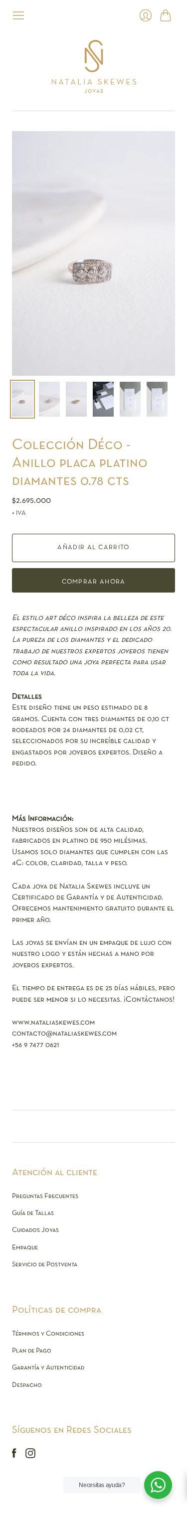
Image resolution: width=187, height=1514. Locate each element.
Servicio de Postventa (44, 1264)
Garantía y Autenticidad (48, 1367)
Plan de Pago (31, 1351)
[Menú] (18, 15)
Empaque (25, 1247)
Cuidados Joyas (35, 1230)
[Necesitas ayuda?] (158, 1485)
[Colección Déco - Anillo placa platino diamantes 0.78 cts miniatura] (22, 399)
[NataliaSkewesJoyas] (93, 66)
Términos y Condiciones (48, 1334)
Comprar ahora (94, 582)
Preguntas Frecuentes (45, 1196)
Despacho (27, 1385)
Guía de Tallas (33, 1213)
